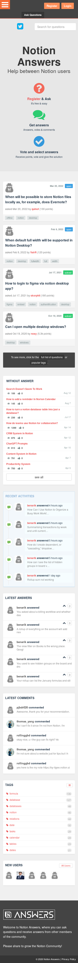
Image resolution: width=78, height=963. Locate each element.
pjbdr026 (22, 707)
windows (24, 342)
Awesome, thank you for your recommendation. (43, 711)
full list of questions (52, 357)
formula (40, 793)
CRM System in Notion (19, 433)
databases (40, 806)
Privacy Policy (69, 959)
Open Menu (5, 4)
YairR (33, 252)
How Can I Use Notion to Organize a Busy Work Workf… (47, 511)
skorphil (35, 295)
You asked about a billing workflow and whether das (44, 613)
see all (39, 477)
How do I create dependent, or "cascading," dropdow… (44, 546)
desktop (33, 217)
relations (40, 819)
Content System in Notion (21, 454)
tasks (40, 831)
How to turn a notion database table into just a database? (33, 411)
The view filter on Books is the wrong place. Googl (41, 647)
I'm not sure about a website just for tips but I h (42, 753)
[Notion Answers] (37, 914)
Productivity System (18, 464)
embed (20, 304)
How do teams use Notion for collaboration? (32, 423)
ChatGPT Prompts (17, 443)
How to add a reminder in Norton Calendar (31, 399)
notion (21, 217)
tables (40, 844)
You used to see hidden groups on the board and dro (44, 665)
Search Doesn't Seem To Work (24, 389)
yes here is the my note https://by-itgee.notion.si (43, 767)
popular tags (39, 362)
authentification (48, 304)
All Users (66, 865)
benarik (31, 505)
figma (9, 304)
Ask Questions (33, 15)
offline (9, 217)
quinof (35, 209)
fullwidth (35, 261)
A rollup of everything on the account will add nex (42, 630)
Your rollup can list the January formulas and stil (44, 680)
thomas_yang (25, 721)
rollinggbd (23, 735)
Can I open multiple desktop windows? (35, 326)
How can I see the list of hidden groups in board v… (44, 564)
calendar (40, 837)
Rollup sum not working (40, 579)
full (45, 261)
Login (67, 6)
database (40, 800)
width (54, 261)
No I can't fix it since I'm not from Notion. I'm (41, 725)
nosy (34, 333)
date (40, 825)
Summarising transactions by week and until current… (47, 528)
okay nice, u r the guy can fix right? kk (38, 739)
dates (40, 850)
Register (52, 6)
